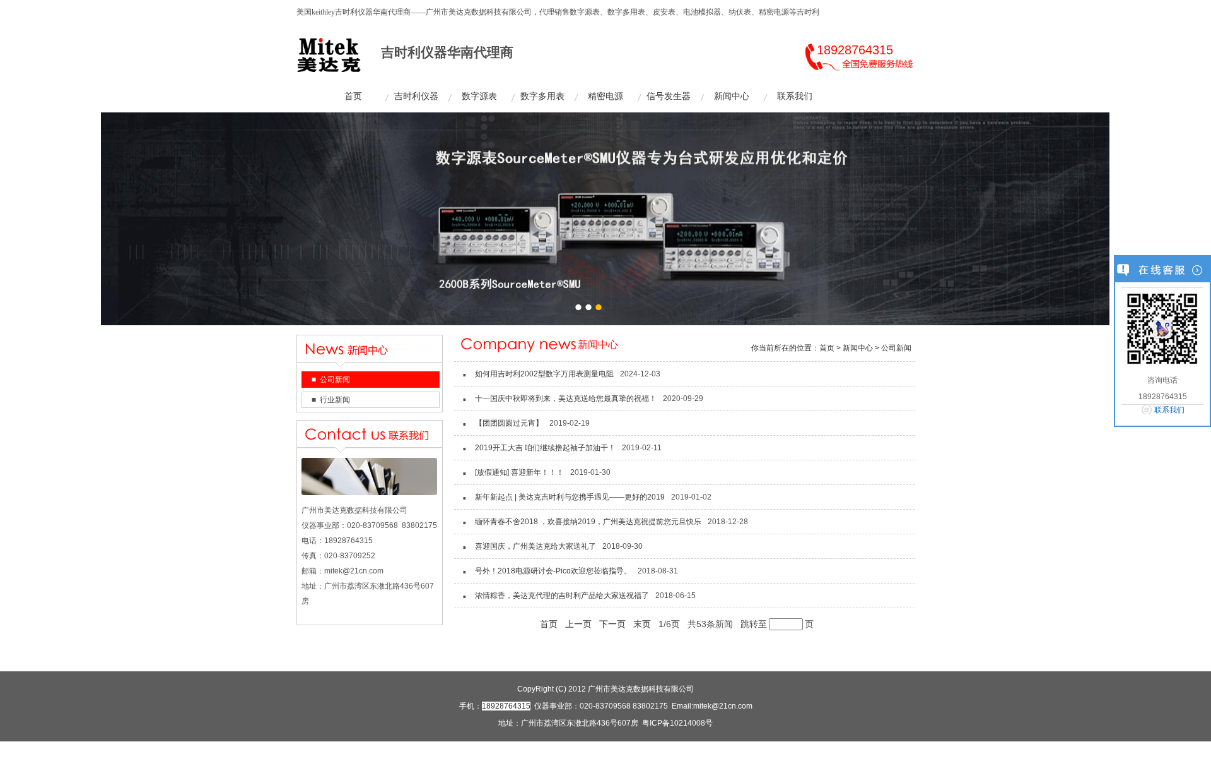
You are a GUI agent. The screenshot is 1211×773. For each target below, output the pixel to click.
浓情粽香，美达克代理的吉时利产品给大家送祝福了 (562, 595)
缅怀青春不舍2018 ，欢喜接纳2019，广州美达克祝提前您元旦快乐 (588, 521)
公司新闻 (335, 379)
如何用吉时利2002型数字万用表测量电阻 (544, 373)
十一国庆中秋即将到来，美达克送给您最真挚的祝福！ (566, 398)
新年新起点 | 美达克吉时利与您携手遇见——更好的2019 (570, 497)
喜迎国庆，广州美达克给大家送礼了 (535, 546)
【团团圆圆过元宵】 (509, 423)
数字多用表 (542, 96)
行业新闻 (335, 399)
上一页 (578, 624)
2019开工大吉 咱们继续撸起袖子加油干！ (545, 447)
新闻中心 (731, 96)
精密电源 (605, 96)
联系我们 (794, 96)
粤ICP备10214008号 (677, 723)
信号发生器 (668, 96)
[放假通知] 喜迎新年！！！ (519, 472)
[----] (604, 218)
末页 (642, 624)
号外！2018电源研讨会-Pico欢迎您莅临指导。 (553, 570)
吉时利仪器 (416, 96)
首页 (353, 96)
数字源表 (479, 96)
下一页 (612, 624)
